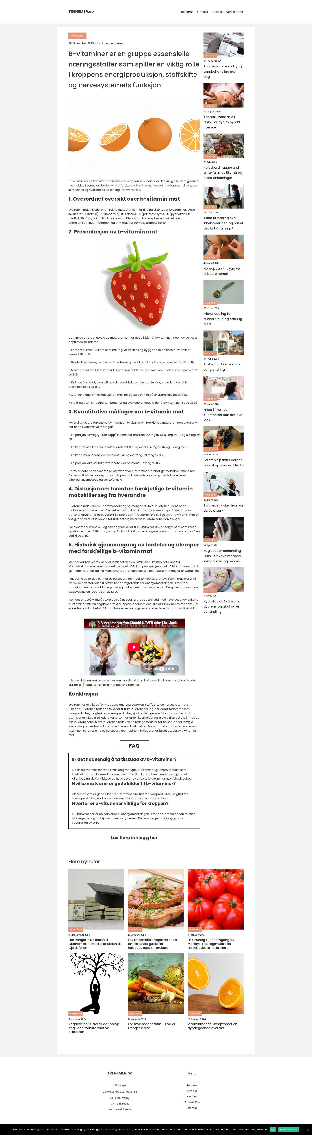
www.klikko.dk (123, 1109)
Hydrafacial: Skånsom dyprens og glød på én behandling (221, 606)
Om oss (202, 12)
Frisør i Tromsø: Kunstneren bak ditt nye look (222, 414)
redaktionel (77, 35)
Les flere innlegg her (134, 837)
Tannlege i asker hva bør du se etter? (223, 508)
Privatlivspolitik (289, 1129)
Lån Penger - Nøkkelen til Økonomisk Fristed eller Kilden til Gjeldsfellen (94, 944)
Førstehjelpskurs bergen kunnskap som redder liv (223, 462)
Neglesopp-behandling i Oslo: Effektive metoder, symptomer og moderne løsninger (223, 556)
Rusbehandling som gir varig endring (221, 367)
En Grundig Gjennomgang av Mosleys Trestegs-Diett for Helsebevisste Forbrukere (211, 944)
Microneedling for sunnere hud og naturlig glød (222, 318)
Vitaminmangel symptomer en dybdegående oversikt (212, 1026)
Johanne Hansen (112, 43)
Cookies (217, 12)
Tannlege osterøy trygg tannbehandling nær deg (222, 71)
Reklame (187, 12)
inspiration (210, 55)
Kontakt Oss (235, 12)
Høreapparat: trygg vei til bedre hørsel (221, 271)
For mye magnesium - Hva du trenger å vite (152, 1026)
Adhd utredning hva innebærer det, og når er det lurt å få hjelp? (223, 223)
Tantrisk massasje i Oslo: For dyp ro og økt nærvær (221, 122)
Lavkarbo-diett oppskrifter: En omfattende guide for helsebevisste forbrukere (152, 944)
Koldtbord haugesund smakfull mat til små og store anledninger (222, 172)
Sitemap (192, 1108)
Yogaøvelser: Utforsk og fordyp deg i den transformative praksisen (93, 1028)
